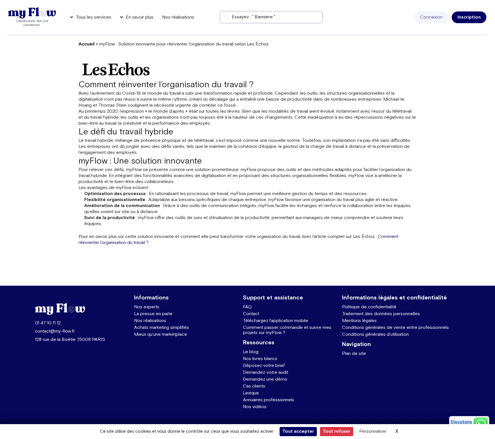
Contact (251, 314)
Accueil (86, 44)
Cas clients (254, 386)
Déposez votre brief (264, 366)
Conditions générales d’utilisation (375, 334)
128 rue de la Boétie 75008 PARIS (70, 340)
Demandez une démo (265, 379)
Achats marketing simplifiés (161, 328)
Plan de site (354, 354)
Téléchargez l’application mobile (275, 321)
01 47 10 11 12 (48, 323)
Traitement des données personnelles (381, 314)
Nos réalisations (150, 321)
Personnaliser (373, 431)
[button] (431, 17)
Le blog (250, 352)
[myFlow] (32, 13)
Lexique (251, 393)
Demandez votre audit (265, 373)
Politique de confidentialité (369, 307)
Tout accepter (298, 431)
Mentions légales (359, 321)
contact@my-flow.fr (55, 331)
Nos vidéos (254, 407)
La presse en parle (153, 314)
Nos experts (146, 307)
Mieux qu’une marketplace (160, 334)
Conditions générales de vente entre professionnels (395, 328)
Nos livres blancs (260, 359)
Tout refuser (336, 431)
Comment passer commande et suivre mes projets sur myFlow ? (287, 330)
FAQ (247, 307)
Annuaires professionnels (268, 400)
